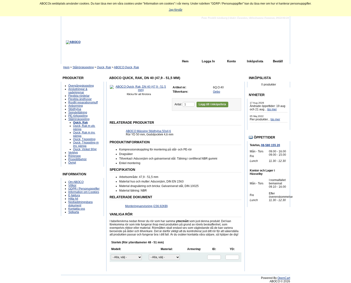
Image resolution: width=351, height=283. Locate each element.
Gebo (216, 91)
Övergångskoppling (81, 85)
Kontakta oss (76, 208)
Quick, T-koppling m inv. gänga (86, 144)
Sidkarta (73, 212)
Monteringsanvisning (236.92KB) (146, 206)
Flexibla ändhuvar (80, 99)
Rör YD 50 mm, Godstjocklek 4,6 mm (149, 132)
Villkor (72, 185)
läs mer (272, 109)
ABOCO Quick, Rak (126, 67)
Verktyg (73, 152)
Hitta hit (73, 198)
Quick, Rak (104, 67)
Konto (231, 61)
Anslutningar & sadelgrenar (77, 90)
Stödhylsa (74, 109)
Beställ (278, 61)
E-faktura (74, 195)
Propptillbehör (77, 159)
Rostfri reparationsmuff (83, 102)
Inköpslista (255, 61)
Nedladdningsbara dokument (80, 203)
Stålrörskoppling (83, 67)
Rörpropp (74, 156)
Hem (185, 61)
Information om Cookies (83, 192)
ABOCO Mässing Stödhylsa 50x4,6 (148, 131)
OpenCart (283, 278)
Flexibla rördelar (79, 95)
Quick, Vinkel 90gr (85, 149)
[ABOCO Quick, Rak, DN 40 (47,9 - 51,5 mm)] (139, 90)
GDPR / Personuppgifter (84, 188)
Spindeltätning (77, 112)
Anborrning (75, 105)
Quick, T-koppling (84, 139)
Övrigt (72, 162)
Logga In (208, 61)
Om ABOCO (76, 182)
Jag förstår (175, 9)
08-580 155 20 (270, 145)
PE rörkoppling (78, 115)
